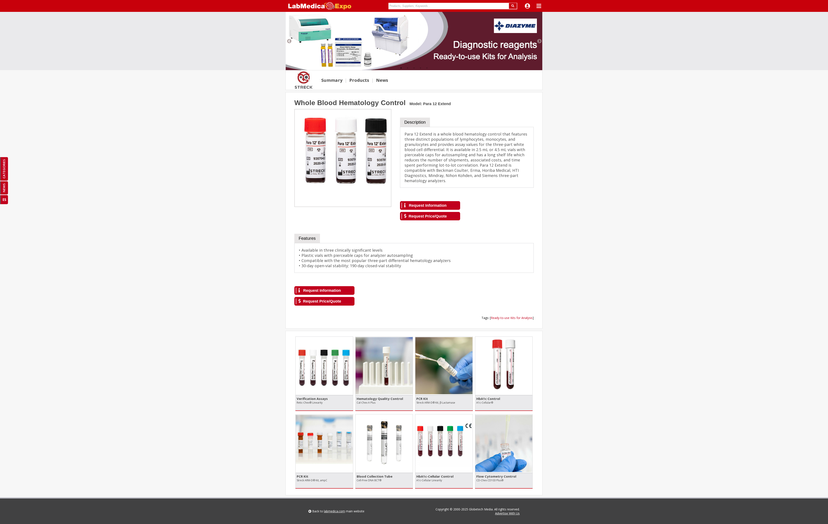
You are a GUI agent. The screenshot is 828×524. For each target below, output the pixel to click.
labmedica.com (334, 511)
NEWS (4, 187)
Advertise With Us (507, 513)
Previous (289, 41)
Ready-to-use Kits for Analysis (512, 318)
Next (539, 41)
